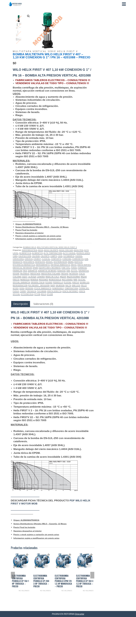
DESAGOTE (17, 262)
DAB (86, 259)
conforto (56, 259)
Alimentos (37, 253)
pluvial (67, 282)
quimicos (84, 282)
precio (75, 282)
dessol (49, 262)
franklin (17, 271)
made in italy (52, 276)
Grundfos (83, 271)
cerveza (29, 259)
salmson (60, 285)
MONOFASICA (55, 279)
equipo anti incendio (50, 268)
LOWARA (41, 276)
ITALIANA (17, 276)
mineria (34, 279)
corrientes (78, 259)
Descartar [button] (79, 614)
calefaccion (24, 256)
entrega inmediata (60, 265)
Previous (13, 575)
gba (68, 271)
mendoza (25, 279)
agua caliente (51, 250)
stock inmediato (42, 288)
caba (15, 256)
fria (25, 271)
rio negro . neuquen (39, 285)
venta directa (54, 291)
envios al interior (22, 268)
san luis (76, 285)
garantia (32, 271)
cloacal (46, 259)
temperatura (71, 288)
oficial (81, 279)
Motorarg (67, 279)
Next (92, 575)
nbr (75, 279)
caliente (45, 256)
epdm (35, 268)
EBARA (71, 262)
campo (53, 256)
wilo (43, 294)
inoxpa (64, 273)
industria (35, 273)
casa (60, 256)
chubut (37, 259)
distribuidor (60, 262)
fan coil (65, 268)
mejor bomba (73, 276)
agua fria (78, 250)
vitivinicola (27, 294)
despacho (40, 262)
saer (52, 285)
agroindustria (29, 250)
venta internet (70, 291)
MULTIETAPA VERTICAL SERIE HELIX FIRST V (57, 247)
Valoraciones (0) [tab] (43, 304)
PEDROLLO (58, 282)
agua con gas (66, 250)
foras (74, 268)
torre (23, 291)
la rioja (32, 276)
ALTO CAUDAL (69, 253)
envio (74, 265)
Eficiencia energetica (24, 265)
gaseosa (61, 271)
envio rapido (84, 265)
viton (37, 294)
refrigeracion (20, 285)
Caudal (78, 256)
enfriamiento (43, 265)
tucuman (41, 291)
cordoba (66, 259)
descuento (28, 262)
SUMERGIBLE (58, 288)
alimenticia (25, 253)
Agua (40, 250)
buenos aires (83, 253)
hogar (16, 273)
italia (82, 273)
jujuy (24, 276)
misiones (43, 279)
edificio (78, 262)
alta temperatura (53, 253)
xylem (50, 294)
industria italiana (50, 273)
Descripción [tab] (20, 304)
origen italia (37, 282)
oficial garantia (21, 282)
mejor (63, 276)
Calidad (36, 256)
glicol (74, 271)
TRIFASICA (31, 291)
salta (68, 285)
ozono (48, 282)
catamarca (68, 256)
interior (73, 273)
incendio (24, 273)
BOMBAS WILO (29, 247)
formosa (82, 268)
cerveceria (18, 259)
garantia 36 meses (47, 271)
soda (21, 288)
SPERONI (29, 288)
